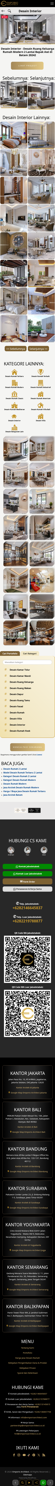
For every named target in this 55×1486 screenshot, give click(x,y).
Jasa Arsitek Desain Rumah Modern (21, 787)
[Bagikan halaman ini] (36, 1482)
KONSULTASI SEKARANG (27, 747)
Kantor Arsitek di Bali (27, 1126)
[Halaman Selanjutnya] (50, 1482)
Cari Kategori (30, 653)
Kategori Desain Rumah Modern (19, 780)
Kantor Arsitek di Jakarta (27, 1087)
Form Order (27, 881)
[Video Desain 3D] (29, 1482)
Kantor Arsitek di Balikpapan (27, 1320)
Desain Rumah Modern (14, 783)
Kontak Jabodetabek (28, 866)
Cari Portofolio (10, 653)
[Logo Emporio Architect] (9, 3)
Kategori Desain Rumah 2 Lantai (19, 776)
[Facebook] (14, 1455)
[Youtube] (24, 1455)
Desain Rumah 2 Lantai (15, 768)
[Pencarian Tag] (9, 10)
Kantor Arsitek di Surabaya (27, 1202)
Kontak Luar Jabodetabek (29, 873)
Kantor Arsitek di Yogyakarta (27, 1245)
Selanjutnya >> (38, 349)
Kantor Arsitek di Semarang (27, 1284)
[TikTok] (29, 1455)
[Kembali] (3, 10)
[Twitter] (39, 1456)
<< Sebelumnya (15, 349)
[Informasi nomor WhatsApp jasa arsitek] (43, 1482)
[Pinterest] (34, 1455)
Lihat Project (27, 65)
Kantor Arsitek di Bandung (27, 1166)
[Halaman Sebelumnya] (15, 1482)
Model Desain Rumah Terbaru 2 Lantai (22, 772)
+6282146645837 (27, 907)
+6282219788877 (27, 920)
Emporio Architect (20, 1471)
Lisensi (39, 755)
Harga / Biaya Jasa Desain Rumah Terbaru (24, 791)
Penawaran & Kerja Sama (29, 889)
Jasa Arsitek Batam (13, 795)
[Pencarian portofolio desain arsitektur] (22, 1482)
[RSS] (43, 1455)
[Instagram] (19, 1455)
